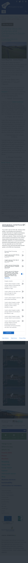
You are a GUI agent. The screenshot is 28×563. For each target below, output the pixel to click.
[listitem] (14, 252)
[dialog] (14, 281)
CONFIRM (8, 332)
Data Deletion (5, 338)
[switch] (22, 255)
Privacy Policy (22, 338)
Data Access (14, 338)
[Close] (25, 225)
